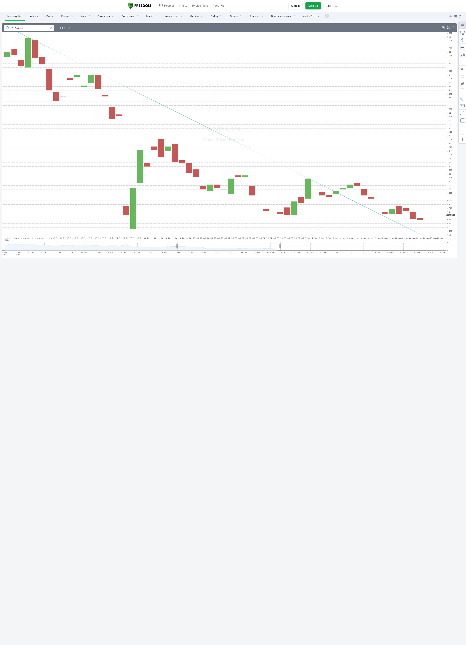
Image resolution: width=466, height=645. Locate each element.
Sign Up (313, 5)
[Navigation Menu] (336, 6)
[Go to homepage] (139, 6)
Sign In (295, 5)
